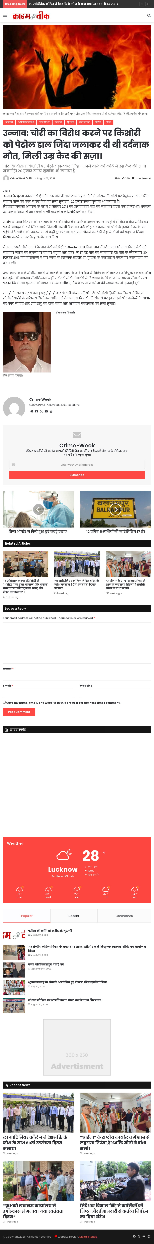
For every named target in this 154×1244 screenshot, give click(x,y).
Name (8, 668)
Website (86, 686)
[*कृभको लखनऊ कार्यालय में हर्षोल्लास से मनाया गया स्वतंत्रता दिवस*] (38, 1181)
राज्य (108, 122)
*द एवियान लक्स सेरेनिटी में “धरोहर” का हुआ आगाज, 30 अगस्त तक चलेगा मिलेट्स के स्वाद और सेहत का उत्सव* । (25, 586)
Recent (74, 916)
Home (9, 114)
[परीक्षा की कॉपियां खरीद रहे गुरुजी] (14, 935)
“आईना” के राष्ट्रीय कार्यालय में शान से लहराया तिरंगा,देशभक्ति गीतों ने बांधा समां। (125, 584)
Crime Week (17, 178)
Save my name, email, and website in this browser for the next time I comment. (63, 703)
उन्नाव (58, 122)
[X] (41, 411)
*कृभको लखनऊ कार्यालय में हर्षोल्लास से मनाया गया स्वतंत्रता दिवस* (33, 1211)
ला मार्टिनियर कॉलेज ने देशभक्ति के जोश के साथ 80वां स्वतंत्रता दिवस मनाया (76, 584)
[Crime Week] (31, 15)
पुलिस (70, 122)
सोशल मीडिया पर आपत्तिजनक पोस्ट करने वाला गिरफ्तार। (65, 1000)
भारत (98, 122)
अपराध (20, 114)
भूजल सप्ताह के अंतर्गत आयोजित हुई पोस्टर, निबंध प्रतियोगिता (67, 982)
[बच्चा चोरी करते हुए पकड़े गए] (14, 970)
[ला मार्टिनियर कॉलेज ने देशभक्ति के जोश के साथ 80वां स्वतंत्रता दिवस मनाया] (77, 564)
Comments (124, 916)
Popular (26, 916)
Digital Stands (88, 1237)
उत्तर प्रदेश (44, 122)
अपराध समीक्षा (26, 122)
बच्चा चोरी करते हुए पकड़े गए (46, 964)
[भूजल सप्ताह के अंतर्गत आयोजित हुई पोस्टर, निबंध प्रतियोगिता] (14, 987)
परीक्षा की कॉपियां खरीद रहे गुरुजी (50, 931)
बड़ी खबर (84, 122)
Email (8, 686)
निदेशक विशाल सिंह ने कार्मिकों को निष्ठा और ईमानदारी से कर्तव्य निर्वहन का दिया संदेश (114, 1211)
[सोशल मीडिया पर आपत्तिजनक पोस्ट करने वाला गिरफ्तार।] (14, 1005)
